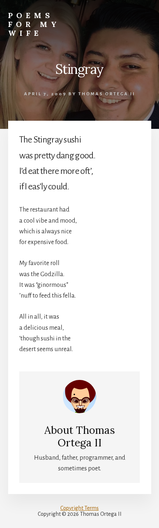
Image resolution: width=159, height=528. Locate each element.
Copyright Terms (79, 508)
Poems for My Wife (34, 24)
